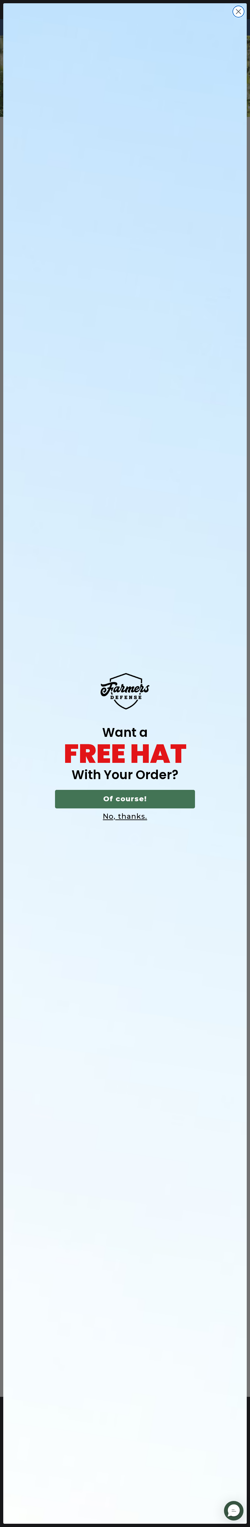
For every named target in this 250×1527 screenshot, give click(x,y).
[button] (233, 1510)
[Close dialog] (238, 11)
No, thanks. (125, 816)
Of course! (125, 798)
